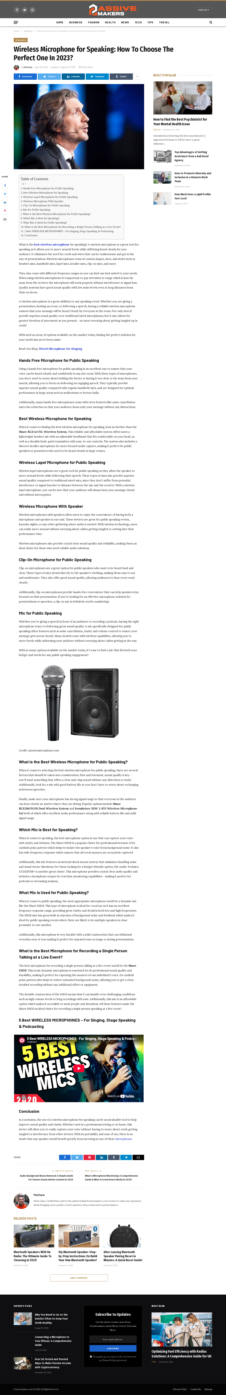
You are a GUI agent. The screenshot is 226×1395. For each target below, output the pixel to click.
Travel (164, 22)
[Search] (210, 22)
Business (75, 22)
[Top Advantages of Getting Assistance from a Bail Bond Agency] (162, 156)
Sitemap (208, 1389)
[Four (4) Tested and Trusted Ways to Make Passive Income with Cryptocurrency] (23, 1363)
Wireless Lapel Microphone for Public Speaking (50, 197)
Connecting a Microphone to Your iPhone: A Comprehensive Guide (53, 1341)
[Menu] (16, 22)
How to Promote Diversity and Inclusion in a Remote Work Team (193, 177)
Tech (138, 22)
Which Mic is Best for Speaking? (41, 218)
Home (60, 22)
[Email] (5, 219)
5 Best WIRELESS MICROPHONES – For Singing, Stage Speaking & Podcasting (69, 231)
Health (110, 22)
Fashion (93, 22)
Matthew (28, 67)
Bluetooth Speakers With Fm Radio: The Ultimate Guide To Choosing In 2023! (32, 1256)
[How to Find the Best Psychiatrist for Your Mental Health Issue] (182, 97)
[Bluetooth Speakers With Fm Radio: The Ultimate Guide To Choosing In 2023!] (34, 1236)
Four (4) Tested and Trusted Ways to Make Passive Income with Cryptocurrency (53, 1363)
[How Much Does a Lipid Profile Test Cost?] (162, 198)
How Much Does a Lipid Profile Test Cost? (193, 196)
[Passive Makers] (113, 10)
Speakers (20, 40)
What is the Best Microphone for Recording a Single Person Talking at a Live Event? (72, 226)
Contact (203, 10)
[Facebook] (5, 185)
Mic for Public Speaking (36, 209)
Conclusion (31, 235)
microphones (123, 1139)
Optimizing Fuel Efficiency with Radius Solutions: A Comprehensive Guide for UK (181, 1353)
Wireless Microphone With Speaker (43, 201)
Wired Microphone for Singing (60, 349)
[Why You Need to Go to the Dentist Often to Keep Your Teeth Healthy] (23, 1318)
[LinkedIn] (5, 202)
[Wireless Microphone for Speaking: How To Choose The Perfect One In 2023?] (79, 126)
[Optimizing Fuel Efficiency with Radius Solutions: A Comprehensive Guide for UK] (182, 1329)
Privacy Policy (109, 1360)
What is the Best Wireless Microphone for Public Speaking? (57, 214)
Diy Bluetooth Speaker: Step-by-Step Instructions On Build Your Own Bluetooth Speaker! (78, 1256)
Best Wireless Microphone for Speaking (45, 192)
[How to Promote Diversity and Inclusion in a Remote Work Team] (162, 177)
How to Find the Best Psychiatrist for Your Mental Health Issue (180, 121)
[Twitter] (5, 194)
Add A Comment (79, 1278)
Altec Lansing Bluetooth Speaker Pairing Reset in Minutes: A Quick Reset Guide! (123, 1256)
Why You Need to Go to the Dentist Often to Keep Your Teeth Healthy (51, 1319)
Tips (150, 22)
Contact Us (196, 1389)
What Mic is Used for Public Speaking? (45, 222)
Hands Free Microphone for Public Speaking (48, 188)
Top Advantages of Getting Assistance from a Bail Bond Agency (191, 156)
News (125, 22)
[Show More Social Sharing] (137, 76)
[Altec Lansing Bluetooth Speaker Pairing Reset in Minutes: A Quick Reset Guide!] (124, 1236)
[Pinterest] (5, 210)
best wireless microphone (51, 244)
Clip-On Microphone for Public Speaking (46, 205)
